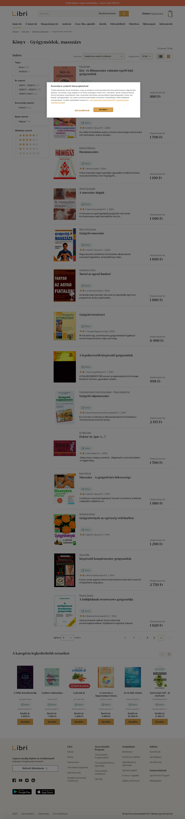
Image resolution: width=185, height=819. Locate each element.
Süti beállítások (82, 110)
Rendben (103, 110)
